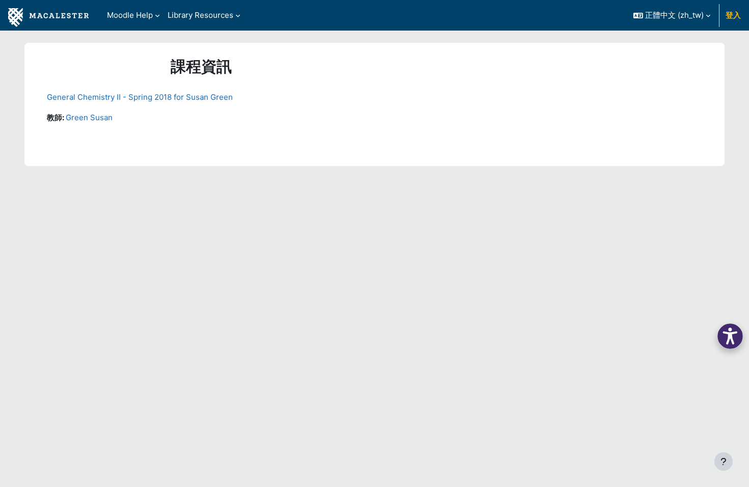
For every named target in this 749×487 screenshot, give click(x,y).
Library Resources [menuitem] (200, 15)
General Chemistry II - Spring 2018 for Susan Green (140, 97)
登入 (733, 15)
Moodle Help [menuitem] (130, 15)
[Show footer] (723, 461)
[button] (672, 15)
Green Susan (89, 117)
